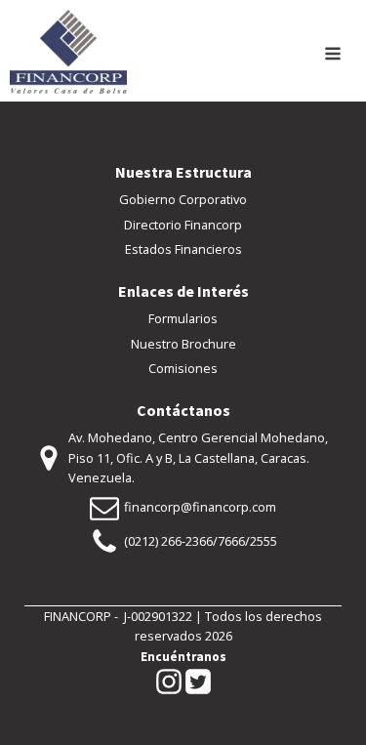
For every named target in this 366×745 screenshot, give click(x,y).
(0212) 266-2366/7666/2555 (200, 541)
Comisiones (183, 368)
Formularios (183, 318)
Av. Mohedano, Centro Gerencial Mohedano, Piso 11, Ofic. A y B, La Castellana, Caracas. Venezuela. (198, 457)
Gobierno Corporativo (183, 199)
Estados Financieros (183, 249)
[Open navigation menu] (332, 55)
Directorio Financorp (183, 224)
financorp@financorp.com (200, 507)
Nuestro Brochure (183, 343)
